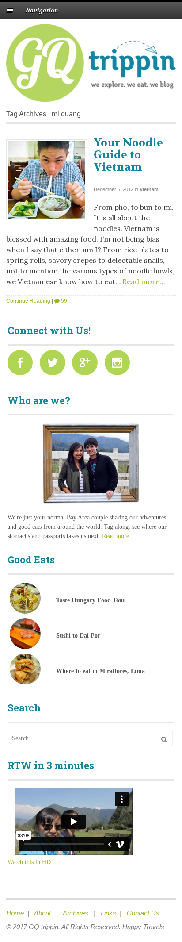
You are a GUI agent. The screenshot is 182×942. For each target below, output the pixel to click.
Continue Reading (28, 301)
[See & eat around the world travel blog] (91, 96)
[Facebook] (23, 365)
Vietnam (149, 189)
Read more (115, 536)
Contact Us (143, 913)
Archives (76, 913)
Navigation (42, 10)
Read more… (143, 281)
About (43, 913)
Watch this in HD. (30, 862)
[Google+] (87, 365)
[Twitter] (55, 365)
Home (15, 913)
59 (63, 301)
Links (108, 913)
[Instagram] (120, 365)
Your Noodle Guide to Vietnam (128, 155)
